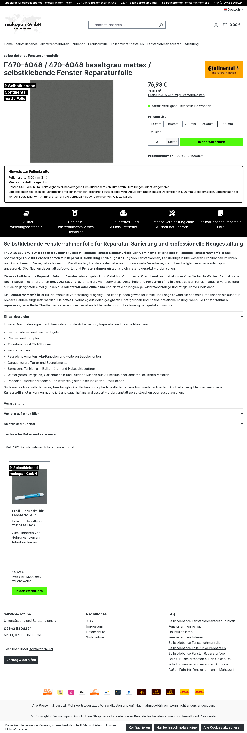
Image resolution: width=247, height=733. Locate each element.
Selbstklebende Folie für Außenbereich (197, 648)
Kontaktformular (41, 649)
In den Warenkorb (211, 142)
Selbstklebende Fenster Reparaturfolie (196, 653)
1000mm (226, 124)
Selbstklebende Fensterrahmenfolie (185, 2)
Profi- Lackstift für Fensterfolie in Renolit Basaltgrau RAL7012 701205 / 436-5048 (28, 513)
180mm (173, 124)
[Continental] (224, 69)
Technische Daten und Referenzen (31, 434)
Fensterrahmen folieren (185, 637)
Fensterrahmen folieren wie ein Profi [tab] (47, 447)
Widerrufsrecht (97, 637)
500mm (207, 124)
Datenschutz (95, 632)
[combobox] (122, 25)
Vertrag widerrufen (21, 660)
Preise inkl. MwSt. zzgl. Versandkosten (176, 95)
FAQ (171, 614)
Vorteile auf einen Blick (21, 414)
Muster (156, 132)
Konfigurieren (139, 727)
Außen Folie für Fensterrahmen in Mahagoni (201, 670)
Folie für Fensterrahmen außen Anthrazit (198, 664)
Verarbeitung (14, 403)
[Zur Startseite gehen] (23, 24)
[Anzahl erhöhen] (162, 142)
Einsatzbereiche (16, 317)
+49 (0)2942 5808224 (228, 2)
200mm (190, 124)
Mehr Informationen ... (19, 729)
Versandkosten (111, 705)
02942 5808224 (18, 629)
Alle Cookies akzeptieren (222, 727)
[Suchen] (161, 25)
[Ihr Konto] (216, 25)
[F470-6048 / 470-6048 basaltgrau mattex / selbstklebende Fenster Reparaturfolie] (71, 121)
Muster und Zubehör (20, 424)
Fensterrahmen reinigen (185, 626)
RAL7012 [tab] (12, 447)
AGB (89, 621)
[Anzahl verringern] (152, 142)
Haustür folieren (180, 632)
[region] (72, 121)
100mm (156, 124)
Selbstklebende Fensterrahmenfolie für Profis (201, 621)
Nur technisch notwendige (176, 727)
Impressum (94, 626)
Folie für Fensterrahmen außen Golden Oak (200, 659)
